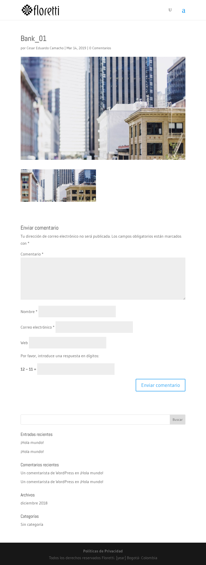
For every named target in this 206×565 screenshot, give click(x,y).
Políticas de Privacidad (103, 550)
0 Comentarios (100, 48)
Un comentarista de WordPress (47, 472)
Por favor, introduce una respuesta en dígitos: (60, 355)
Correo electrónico (38, 327)
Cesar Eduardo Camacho (45, 48)
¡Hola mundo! (32, 442)
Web (24, 342)
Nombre (29, 311)
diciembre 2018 (34, 502)
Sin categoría (32, 524)
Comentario (32, 253)
